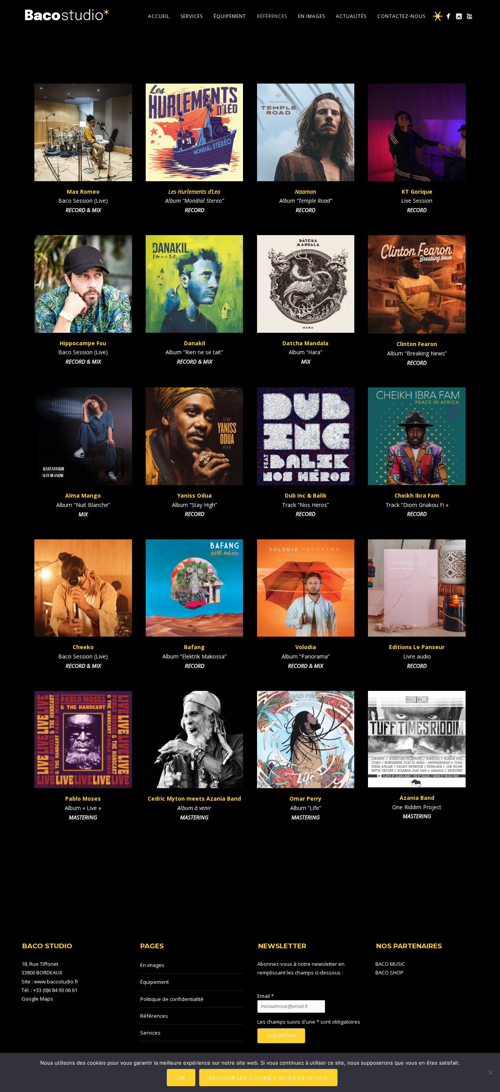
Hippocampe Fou (83, 343)
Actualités (351, 16)
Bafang (194, 647)
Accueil (159, 16)
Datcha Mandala (305, 343)
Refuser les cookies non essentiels (268, 1077)
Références (272, 16)
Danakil (194, 343)
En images (311, 16)
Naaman (305, 191)
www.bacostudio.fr (56, 981)
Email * (265, 995)
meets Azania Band (213, 798)
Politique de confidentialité (172, 999)
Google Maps (37, 998)
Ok (181, 1077)
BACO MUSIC (390, 963)
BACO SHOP (389, 972)
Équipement (230, 16)
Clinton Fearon (416, 344)
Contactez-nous (401, 16)
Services (191, 16)
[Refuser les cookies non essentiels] (490, 1072)
